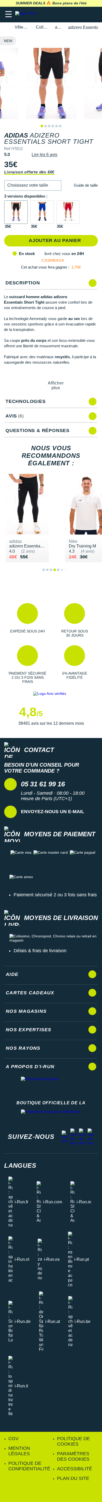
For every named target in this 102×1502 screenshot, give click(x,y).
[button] (32, 185)
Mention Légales (19, 1451)
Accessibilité (74, 1468)
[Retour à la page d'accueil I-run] (27, 14)
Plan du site (73, 1478)
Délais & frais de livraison (40, 950)
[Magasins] (72, 14)
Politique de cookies (73, 1441)
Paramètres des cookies (73, 1456)
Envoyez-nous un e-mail (52, 811)
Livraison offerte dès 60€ (29, 172)
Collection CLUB (42, 27)
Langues (20, 1165)
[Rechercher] (62, 14)
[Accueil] (6, 27)
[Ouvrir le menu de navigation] (8, 14)
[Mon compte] (82, 14)
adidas (58, 27)
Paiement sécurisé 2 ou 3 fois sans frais (55, 894)
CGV (13, 1438)
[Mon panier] (92, 14)
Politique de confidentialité (29, 1466)
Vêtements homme (22, 27)
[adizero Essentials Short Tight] (16, 212)
